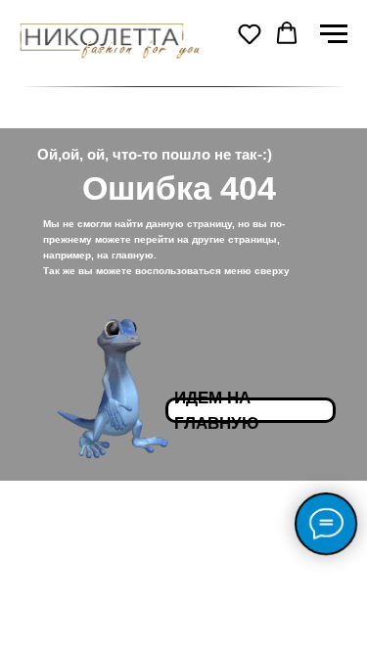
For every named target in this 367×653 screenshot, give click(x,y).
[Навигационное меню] (333, 34)
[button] (249, 33)
